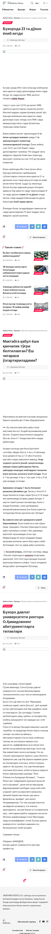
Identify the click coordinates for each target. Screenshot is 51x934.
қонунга (29, 555)
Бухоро (7, 23)
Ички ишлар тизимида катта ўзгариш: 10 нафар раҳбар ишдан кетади (17, 307)
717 (18, 373)
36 (18, 280)
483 (18, 314)
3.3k (19, 46)
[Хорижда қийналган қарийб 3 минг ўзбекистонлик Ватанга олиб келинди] (41, 289)
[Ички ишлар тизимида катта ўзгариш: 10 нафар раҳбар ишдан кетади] (41, 306)
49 (18, 297)
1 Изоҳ (43, 588)
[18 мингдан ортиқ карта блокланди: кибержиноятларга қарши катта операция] (41, 269)
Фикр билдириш (39, 237)
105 (18, 260)
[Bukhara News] (15, 3)
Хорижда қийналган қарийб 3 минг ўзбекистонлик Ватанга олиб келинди (17, 289)
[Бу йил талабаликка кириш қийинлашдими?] (41, 255)
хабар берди (17, 98)
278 (18, 644)
